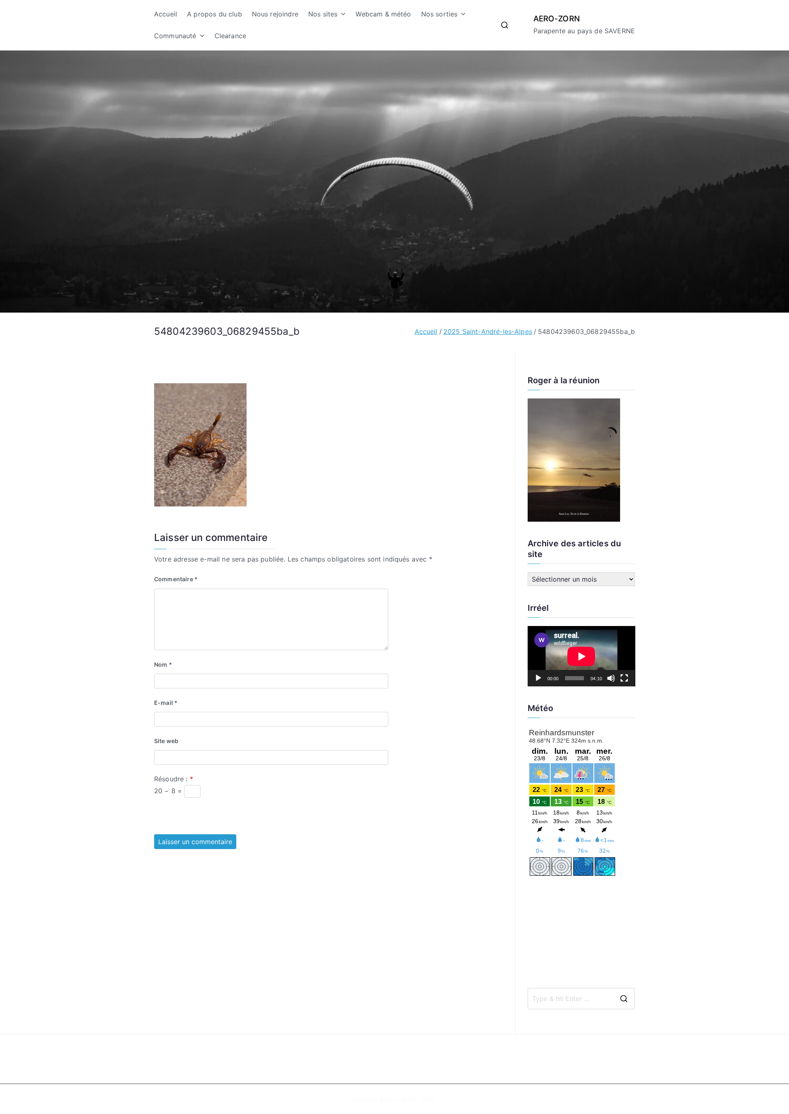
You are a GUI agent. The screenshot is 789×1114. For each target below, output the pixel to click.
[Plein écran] (624, 678)
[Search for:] (581, 998)
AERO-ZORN (556, 18)
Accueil (165, 14)
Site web (166, 740)
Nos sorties (439, 14)
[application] (581, 656)
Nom (163, 664)
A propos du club (214, 14)
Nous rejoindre (275, 14)
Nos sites (322, 14)
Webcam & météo (383, 14)
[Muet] (611, 678)
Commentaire (176, 578)
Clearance (230, 36)
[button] (341, 14)
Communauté (175, 36)
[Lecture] (538, 678)
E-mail (166, 702)
